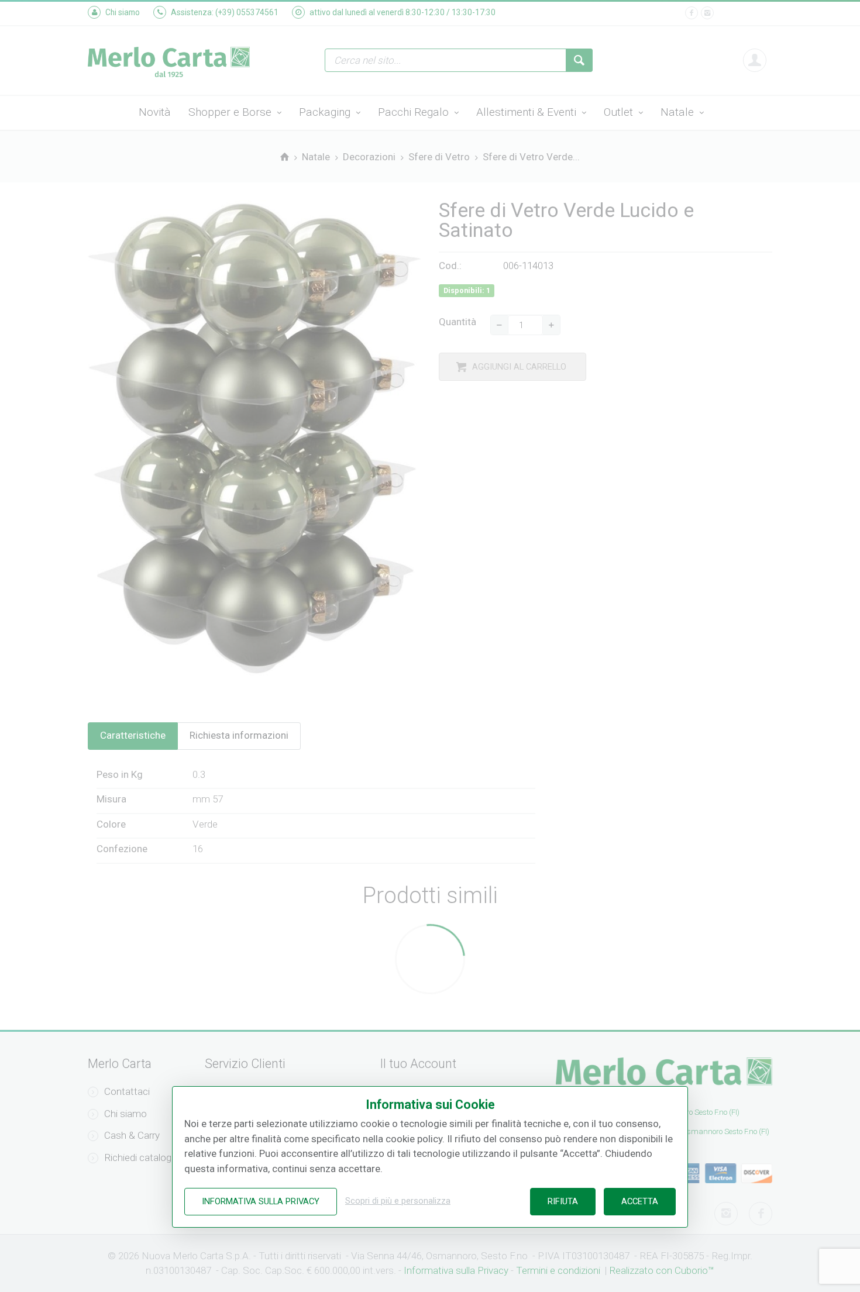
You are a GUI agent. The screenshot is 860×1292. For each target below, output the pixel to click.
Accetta (639, 1201)
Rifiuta (563, 1201)
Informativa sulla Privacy (260, 1201)
